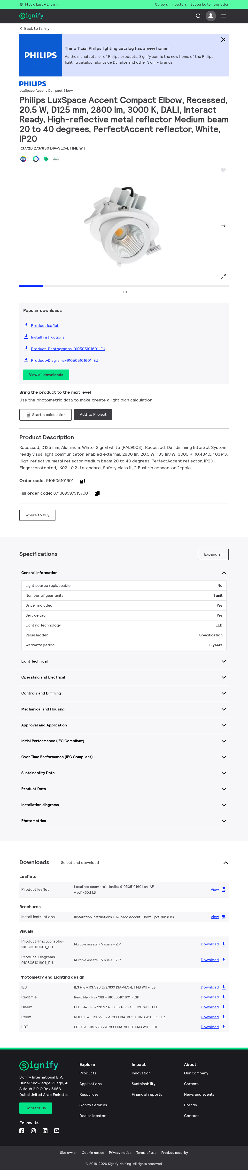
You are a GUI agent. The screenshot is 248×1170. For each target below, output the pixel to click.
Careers (191, 1083)
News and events (199, 1094)
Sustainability (143, 1083)
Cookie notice (93, 1152)
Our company (196, 1073)
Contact (191, 1115)
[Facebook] (22, 1131)
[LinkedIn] (45, 1131)
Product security (174, 1152)
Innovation (141, 1073)
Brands (190, 1105)
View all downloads (46, 374)
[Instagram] (34, 1131)
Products (87, 1073)
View (215, 889)
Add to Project (93, 414)
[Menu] (223, 16)
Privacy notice (120, 1152)
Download (210, 944)
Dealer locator (92, 1115)
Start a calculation (48, 414)
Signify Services (93, 1105)
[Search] (198, 16)
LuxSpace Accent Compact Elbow (46, 90)
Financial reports (147, 1094)
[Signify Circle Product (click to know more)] (36, 159)
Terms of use (146, 1152)
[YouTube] (57, 1131)
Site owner (68, 1152)
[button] (24, 225)
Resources (89, 1094)
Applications (90, 1083)
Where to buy (37, 515)
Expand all (213, 554)
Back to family (36, 28)
